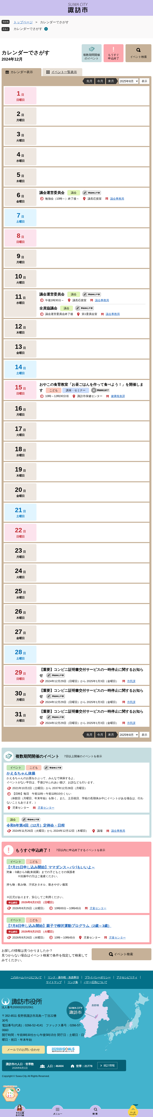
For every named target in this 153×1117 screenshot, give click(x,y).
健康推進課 (118, 396)
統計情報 (109, 1065)
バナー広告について (95, 982)
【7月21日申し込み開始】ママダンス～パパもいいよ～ (51, 867)
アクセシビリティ (127, 977)
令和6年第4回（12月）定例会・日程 (36, 825)
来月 (111, 81)
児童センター (46, 807)
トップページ (23, 22)
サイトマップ (54, 982)
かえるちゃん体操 (21, 773)
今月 (100, 81)
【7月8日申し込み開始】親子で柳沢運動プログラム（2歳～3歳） (59, 926)
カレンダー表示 (22, 72)
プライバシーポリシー (98, 977)
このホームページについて (26, 977)
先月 (89, 81)
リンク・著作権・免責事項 (63, 977)
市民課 (131, 681)
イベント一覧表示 (64, 72)
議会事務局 (117, 198)
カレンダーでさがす (28, 28)
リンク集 (73, 982)
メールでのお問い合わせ (23, 1049)
